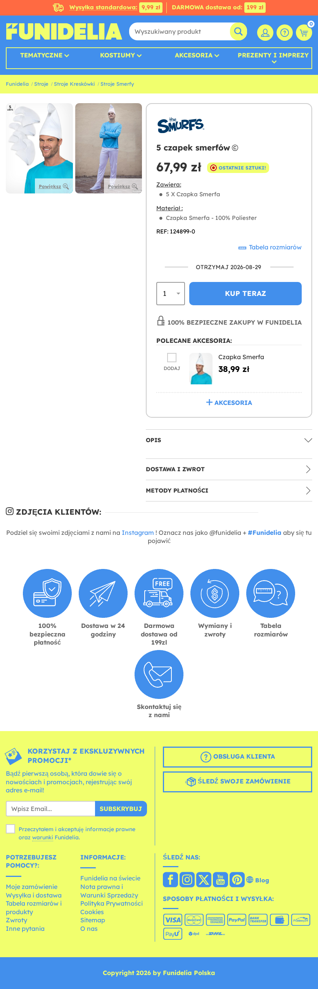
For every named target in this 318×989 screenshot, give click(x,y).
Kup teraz (245, 293)
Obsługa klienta (243, 756)
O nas (89, 928)
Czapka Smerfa (241, 357)
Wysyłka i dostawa (34, 895)
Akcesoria (194, 55)
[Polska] (170, 880)
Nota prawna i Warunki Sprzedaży (109, 891)
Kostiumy (117, 55)
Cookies (92, 912)
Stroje (41, 84)
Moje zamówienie (31, 886)
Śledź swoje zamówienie (243, 781)
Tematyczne (41, 55)
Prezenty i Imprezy (273, 55)
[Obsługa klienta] (285, 32)
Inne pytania (25, 928)
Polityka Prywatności (111, 903)
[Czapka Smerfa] (201, 368)
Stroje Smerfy (117, 84)
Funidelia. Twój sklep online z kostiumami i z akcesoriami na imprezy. (64, 31)
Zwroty (16, 920)
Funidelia (17, 84)
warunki (42, 837)
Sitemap (92, 920)
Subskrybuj (121, 809)
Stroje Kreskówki (74, 84)
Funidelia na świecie (110, 878)
